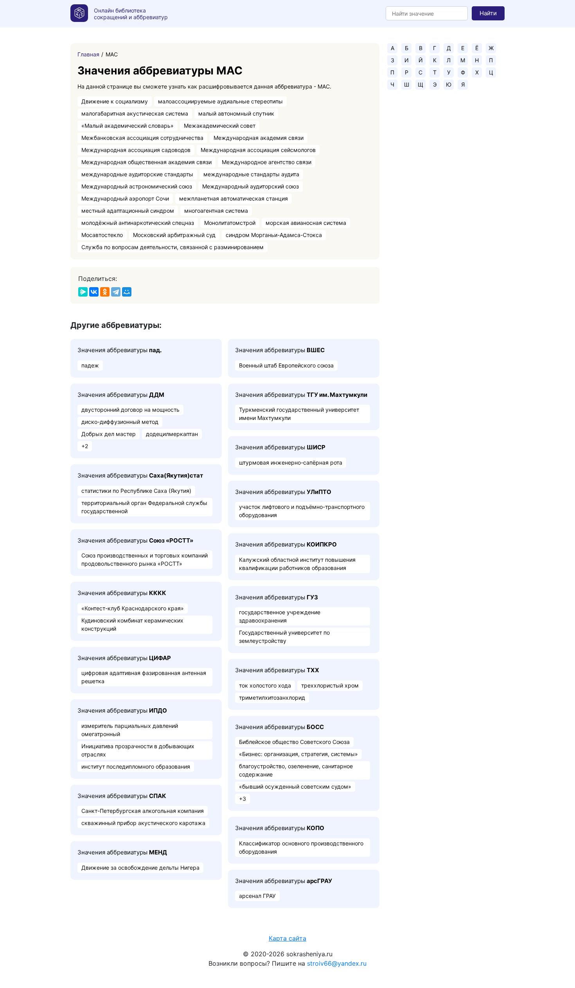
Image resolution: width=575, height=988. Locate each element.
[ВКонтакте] (94, 292)
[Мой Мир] (126, 292)
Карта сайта (287, 938)
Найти (488, 13)
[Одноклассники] (105, 292)
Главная (88, 54)
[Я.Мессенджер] (83, 292)
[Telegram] (115, 292)
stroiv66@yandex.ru (337, 963)
